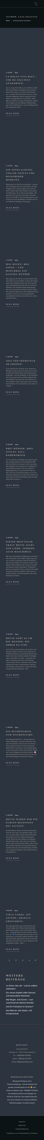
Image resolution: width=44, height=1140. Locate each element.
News (16, 72)
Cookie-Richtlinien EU (22, 1129)
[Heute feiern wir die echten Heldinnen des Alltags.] (22, 794)
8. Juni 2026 (9, 72)
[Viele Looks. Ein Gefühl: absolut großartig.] (22, 889)
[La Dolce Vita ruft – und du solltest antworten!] (22, 51)
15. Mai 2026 (9, 537)
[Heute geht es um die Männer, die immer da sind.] (22, 613)
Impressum (22, 1121)
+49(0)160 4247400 (24, 1058)
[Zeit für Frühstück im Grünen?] (22, 336)
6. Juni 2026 (9, 165)
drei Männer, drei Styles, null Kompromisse (19, 451)
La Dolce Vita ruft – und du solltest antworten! (21, 80)
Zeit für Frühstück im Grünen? (19, 1006)
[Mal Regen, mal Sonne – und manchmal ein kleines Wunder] (22, 239)
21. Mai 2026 (9, 356)
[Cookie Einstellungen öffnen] (4, 1137)
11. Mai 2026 (9, 727)
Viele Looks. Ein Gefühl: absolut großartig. (18, 918)
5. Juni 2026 (9, 260)
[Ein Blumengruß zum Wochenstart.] (22, 706)
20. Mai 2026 (9, 444)
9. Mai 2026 (9, 910)
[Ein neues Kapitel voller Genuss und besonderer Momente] (22, 145)
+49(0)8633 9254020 (23, 1055)
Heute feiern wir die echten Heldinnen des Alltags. (22, 822)
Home (8, 20)
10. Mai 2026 (9, 815)
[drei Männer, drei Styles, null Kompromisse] (22, 423)
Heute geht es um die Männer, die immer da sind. (19, 641)
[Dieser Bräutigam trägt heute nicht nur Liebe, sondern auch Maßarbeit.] (22, 516)
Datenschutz (22, 1125)
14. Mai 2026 (9, 634)
